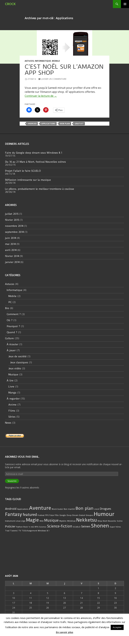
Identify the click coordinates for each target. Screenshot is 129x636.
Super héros (115, 527)
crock (96, 509)
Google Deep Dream (68, 515)
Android (32, 123)
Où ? (9, 320)
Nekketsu (86, 520)
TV (19, 530)
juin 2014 (10, 238)
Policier (10, 526)
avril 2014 (11, 250)
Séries (11, 416)
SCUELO (76, 527)
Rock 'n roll (28, 527)
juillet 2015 (11, 213)
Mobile (56, 60)
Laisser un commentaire (53, 79)
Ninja (100, 521)
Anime (12, 404)
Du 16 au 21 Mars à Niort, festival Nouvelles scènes (35, 161)
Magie (32, 520)
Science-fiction (59, 526)
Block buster (57, 509)
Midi (42, 521)
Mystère (63, 521)
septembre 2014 (14, 231)
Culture (9, 338)
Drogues (105, 508)
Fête (57, 515)
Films (11, 410)
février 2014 (12, 256)
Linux (18, 521)
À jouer (11, 350)
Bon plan (65, 123)
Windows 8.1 (43, 530)
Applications (48, 123)
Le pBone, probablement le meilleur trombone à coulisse (39, 188)
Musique (13, 374)
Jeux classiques (19, 362)
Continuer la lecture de (41, 96)
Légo (23, 521)
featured (30, 515)
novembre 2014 (14, 225)
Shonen (100, 526)
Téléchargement (29, 530)
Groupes (89, 515)
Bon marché (69, 509)
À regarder (13, 398)
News (8, 422)
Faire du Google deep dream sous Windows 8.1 (33, 152)
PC (10, 302)
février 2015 (12, 219)
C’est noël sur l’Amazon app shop (64, 69)
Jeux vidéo (14, 368)
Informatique (43, 60)
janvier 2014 (12, 262)
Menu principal (125, 4)
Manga (12, 392)
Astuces (29, 60)
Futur (51, 515)
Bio (7, 308)
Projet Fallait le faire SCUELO (23, 170)
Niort (105, 521)
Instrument (10, 521)
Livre (11, 386)
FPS (47, 515)
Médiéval (71, 521)
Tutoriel (14, 530)
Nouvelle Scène (115, 521)
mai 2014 (10, 244)
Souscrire (12, 481)
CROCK (10, 4)
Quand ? (12, 332)
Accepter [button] (117, 627)
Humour (104, 514)
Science (42, 527)
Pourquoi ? (13, 326)
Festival (41, 515)
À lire (10, 380)
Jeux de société (17, 356)
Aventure (40, 508)
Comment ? (14, 314)
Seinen (85, 526)
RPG (36, 527)
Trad (7, 530)
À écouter (12, 344)
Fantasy (13, 514)
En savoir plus (64, 632)
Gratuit (79, 123)
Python (19, 527)
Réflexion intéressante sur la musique (28, 179)
